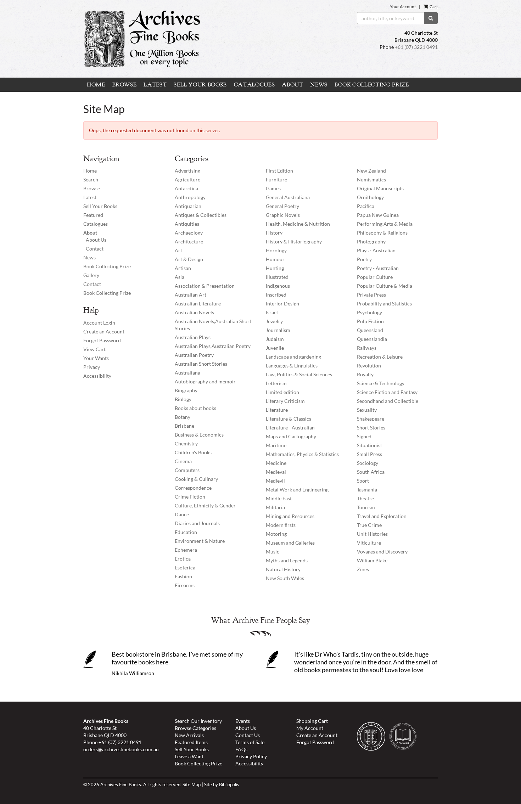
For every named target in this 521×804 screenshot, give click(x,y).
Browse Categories (195, 728)
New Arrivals (189, 735)
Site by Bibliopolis (221, 784)
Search (90, 179)
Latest (155, 84)
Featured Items (191, 742)
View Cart (94, 349)
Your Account (403, 6)
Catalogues (254, 84)
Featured (93, 215)
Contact (94, 249)
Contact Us (247, 735)
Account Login (99, 323)
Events (242, 721)
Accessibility (97, 376)
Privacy (91, 367)
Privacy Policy (251, 756)
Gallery (91, 275)
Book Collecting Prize (372, 84)
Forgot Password (102, 340)
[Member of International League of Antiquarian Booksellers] (373, 738)
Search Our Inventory (198, 721)
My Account (309, 728)
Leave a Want (189, 756)
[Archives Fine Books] (199, 39)
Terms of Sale (249, 742)
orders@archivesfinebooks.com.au (121, 749)
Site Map (192, 784)
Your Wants (96, 358)
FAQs (241, 749)
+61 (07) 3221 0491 (416, 47)
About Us (96, 240)
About (292, 84)
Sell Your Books (200, 84)
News (318, 84)
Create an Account (103, 331)
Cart (433, 6)
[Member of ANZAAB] (405, 738)
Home (96, 84)
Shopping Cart (312, 721)
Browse (124, 84)
